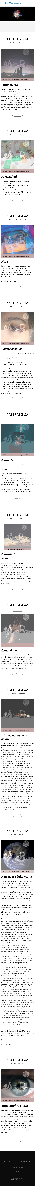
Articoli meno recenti (6, 1154)
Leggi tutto (17, 114)
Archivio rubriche (17, 1167)
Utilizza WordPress (17, 1178)
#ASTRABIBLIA (17, 39)
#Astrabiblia (17, 1060)
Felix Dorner (25, 1179)
